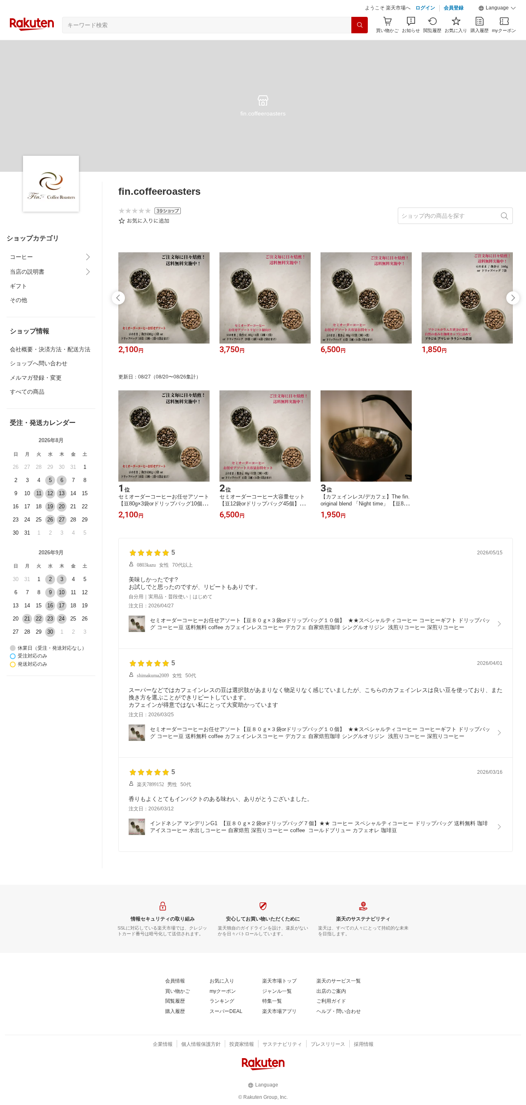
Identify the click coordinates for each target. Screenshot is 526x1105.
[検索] (359, 25)
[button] (497, 8)
